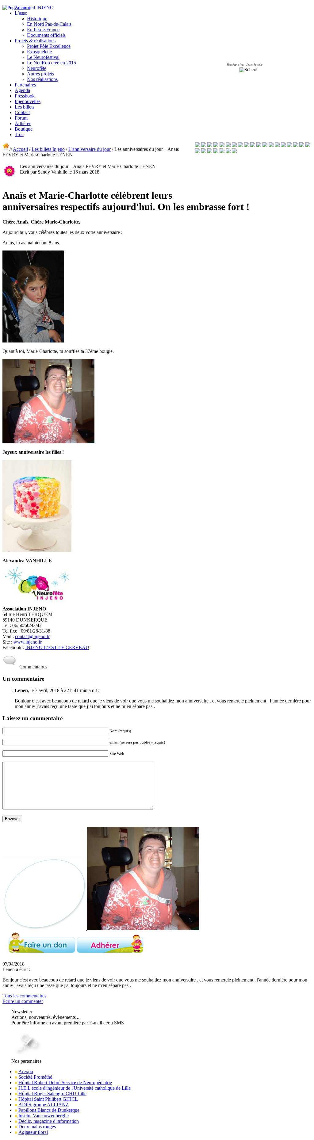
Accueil (20, 149)
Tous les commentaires (24, 995)
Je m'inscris (23, 1028)
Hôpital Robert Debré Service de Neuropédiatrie (65, 1082)
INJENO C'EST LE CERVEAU (57, 647)
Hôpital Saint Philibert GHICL (48, 1099)
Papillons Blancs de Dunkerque (48, 1110)
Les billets (24, 106)
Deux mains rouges (37, 1126)
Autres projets (40, 73)
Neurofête (36, 68)
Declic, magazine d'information (48, 1121)
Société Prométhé (35, 1077)
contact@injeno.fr (32, 636)
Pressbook (25, 95)
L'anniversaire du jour (89, 149)
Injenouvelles (27, 101)
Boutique (24, 129)
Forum (21, 118)
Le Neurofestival (43, 57)
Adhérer (23, 123)
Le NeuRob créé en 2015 (51, 62)
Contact (22, 112)
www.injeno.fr (27, 642)
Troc (19, 134)
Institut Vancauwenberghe (43, 1115)
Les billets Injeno (48, 149)
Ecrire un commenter (22, 1001)
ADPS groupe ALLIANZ (43, 1104)
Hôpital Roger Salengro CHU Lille (52, 1093)
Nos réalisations (42, 79)
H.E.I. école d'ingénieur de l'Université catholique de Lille (74, 1088)
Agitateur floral (33, 1132)
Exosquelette (39, 51)
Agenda (22, 90)
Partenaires (25, 84)
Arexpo (25, 1071)
